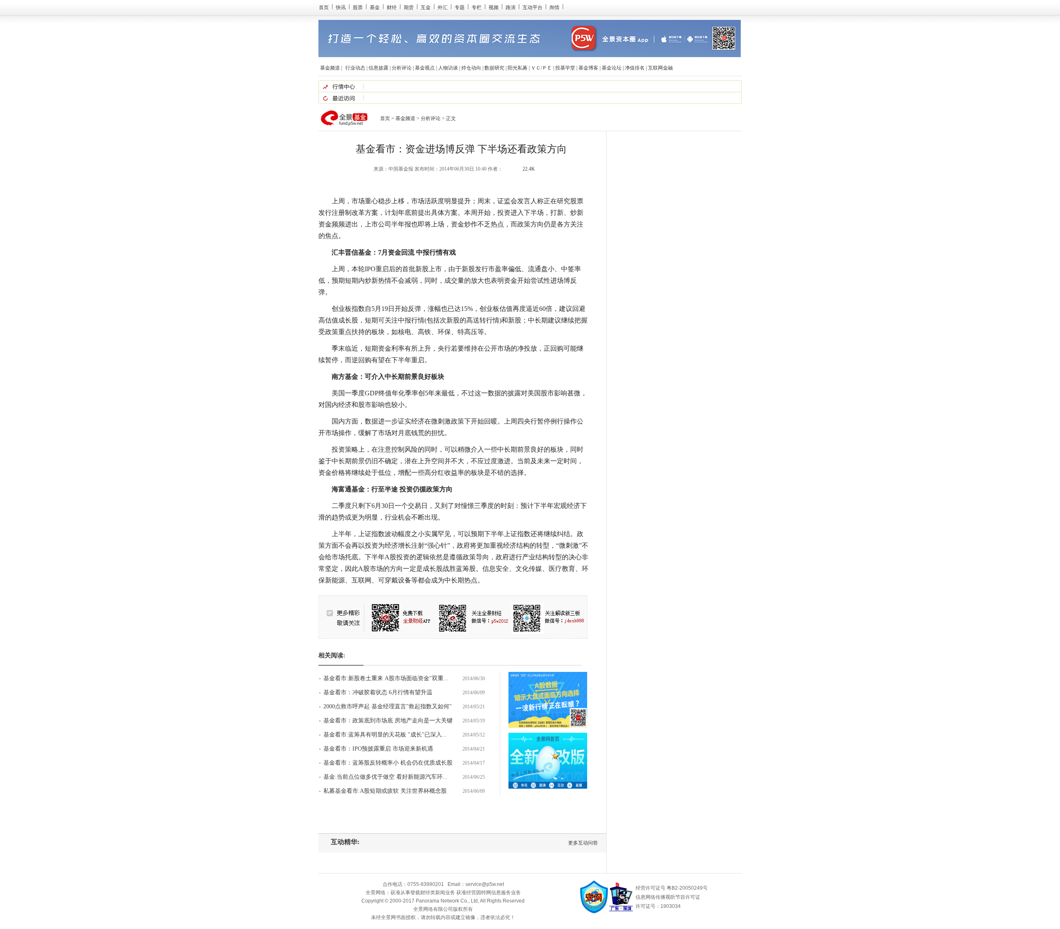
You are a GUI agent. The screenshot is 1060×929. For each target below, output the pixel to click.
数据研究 (494, 68)
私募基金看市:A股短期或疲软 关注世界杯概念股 (385, 791)
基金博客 (588, 68)
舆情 (554, 7)
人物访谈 (448, 68)
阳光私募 (518, 68)
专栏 (477, 7)
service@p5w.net (484, 884)
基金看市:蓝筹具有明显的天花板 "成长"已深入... (385, 735)
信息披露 (378, 68)
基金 (375, 7)
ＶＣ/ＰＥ (541, 68)
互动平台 (532, 7)
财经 (392, 7)
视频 (494, 7)
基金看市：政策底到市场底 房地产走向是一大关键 (388, 720)
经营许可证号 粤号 (672, 888)
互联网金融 (660, 68)
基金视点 (425, 68)
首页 (324, 7)
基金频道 (330, 68)
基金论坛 (612, 68)
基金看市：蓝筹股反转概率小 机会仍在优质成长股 (388, 763)
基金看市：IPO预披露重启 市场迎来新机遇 (378, 749)
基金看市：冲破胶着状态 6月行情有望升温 (377, 692)
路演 (511, 7)
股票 (358, 7)
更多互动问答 (583, 843)
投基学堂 (565, 68)
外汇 (443, 7)
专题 (460, 7)
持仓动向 (471, 68)
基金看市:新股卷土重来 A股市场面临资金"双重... (385, 678)
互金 (426, 7)
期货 (409, 7)
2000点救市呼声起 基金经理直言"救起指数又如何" (387, 706)
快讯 (341, 7)
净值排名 (635, 68)
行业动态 (355, 68)
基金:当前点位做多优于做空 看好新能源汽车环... (385, 777)
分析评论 (402, 68)
